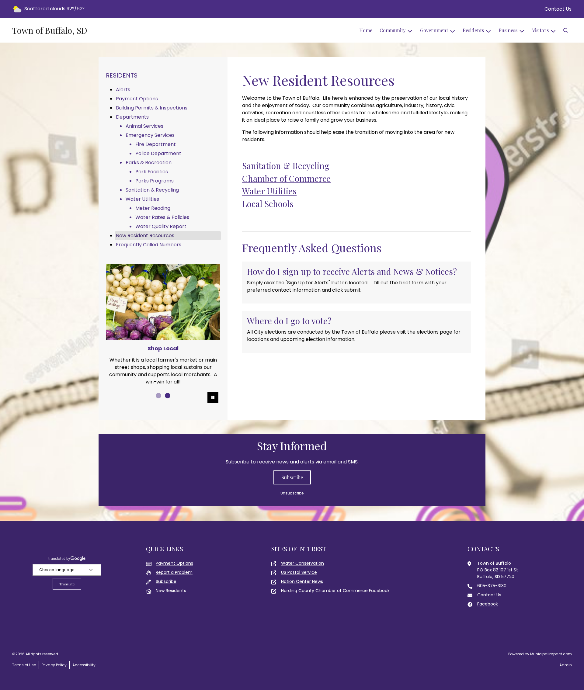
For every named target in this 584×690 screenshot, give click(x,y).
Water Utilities (269, 190)
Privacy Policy (54, 664)
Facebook (487, 604)
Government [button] (434, 30)
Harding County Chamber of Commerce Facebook (335, 591)
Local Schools (268, 203)
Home (365, 30)
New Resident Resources (145, 235)
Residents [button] (473, 30)
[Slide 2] (167, 395)
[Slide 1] (158, 395)
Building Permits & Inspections (151, 107)
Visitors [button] (540, 30)
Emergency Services (150, 135)
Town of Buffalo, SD (49, 30)
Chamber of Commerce (286, 178)
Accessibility (84, 664)
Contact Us (558, 8)
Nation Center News (302, 581)
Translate (67, 583)
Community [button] (392, 30)
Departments (132, 116)
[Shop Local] (163, 302)
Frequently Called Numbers (148, 244)
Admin (565, 664)
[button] (566, 30)
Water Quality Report (160, 226)
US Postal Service (299, 572)
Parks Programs (154, 180)
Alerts (123, 89)
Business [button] (508, 30)
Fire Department (155, 144)
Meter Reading (152, 208)
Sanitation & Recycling (285, 165)
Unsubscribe (292, 493)
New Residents (171, 591)
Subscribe (292, 477)
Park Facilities (151, 171)
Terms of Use (24, 664)
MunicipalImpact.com (551, 654)
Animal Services (144, 126)
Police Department (158, 153)
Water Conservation (302, 563)
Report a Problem (174, 572)
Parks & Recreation (149, 162)
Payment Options (137, 98)
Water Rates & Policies (162, 217)
